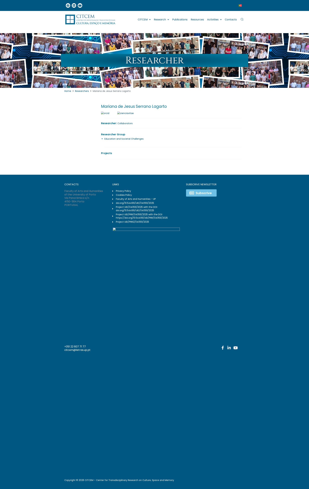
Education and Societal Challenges (124, 138)
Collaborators (125, 123)
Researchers (82, 91)
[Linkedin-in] (229, 348)
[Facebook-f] (223, 348)
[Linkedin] (74, 5)
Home (67, 91)
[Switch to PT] (240, 5)
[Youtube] (80, 5)
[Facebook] (68, 5)
